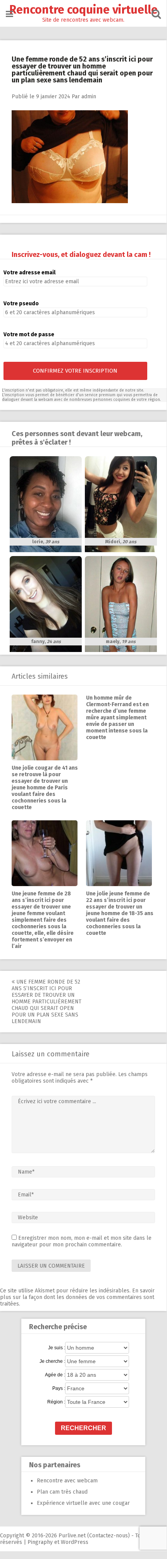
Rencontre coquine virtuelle (83, 10)
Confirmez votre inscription (75, 370)
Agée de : (55, 1375)
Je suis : (56, 1347)
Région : (56, 1402)
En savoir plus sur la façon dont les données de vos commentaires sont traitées (77, 1297)
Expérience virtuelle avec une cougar (83, 1503)
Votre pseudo (21, 303)
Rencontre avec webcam (67, 1480)
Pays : (58, 1388)
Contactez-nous (108, 1535)
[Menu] (9, 14)
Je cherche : (52, 1361)
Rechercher (83, 1428)
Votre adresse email (29, 272)
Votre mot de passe (28, 334)
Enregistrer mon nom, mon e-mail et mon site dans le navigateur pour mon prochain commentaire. (82, 1241)
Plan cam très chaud (62, 1492)
